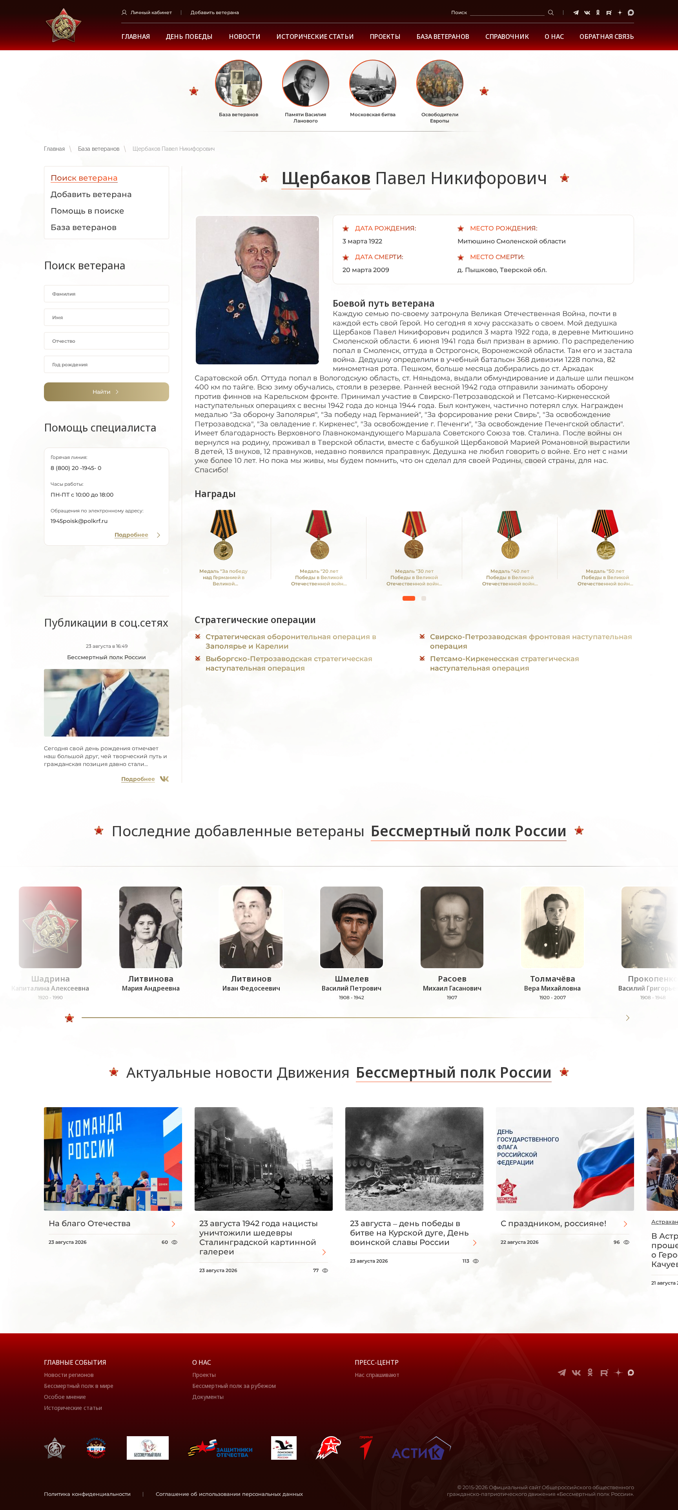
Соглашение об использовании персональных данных (229, 1494)
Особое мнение (65, 1396)
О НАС (554, 37)
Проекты (385, 37)
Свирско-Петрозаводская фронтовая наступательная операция (531, 642)
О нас (201, 1362)
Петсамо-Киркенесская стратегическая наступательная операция (504, 663)
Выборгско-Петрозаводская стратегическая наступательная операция (289, 663)
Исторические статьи (315, 37)
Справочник (507, 37)
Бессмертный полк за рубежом (234, 1385)
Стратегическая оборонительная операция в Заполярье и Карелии (291, 642)
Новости (245, 37)
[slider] (69, 1018)
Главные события (75, 1362)
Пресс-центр (377, 1362)
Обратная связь (607, 37)
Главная (135, 37)
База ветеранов (442, 37)
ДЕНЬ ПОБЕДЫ (189, 37)
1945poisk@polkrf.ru (79, 521)
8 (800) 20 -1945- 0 (76, 468)
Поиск (459, 12)
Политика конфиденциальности (87, 1494)
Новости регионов (69, 1374)
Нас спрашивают (377, 1374)
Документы (208, 1396)
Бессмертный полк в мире (78, 1385)
